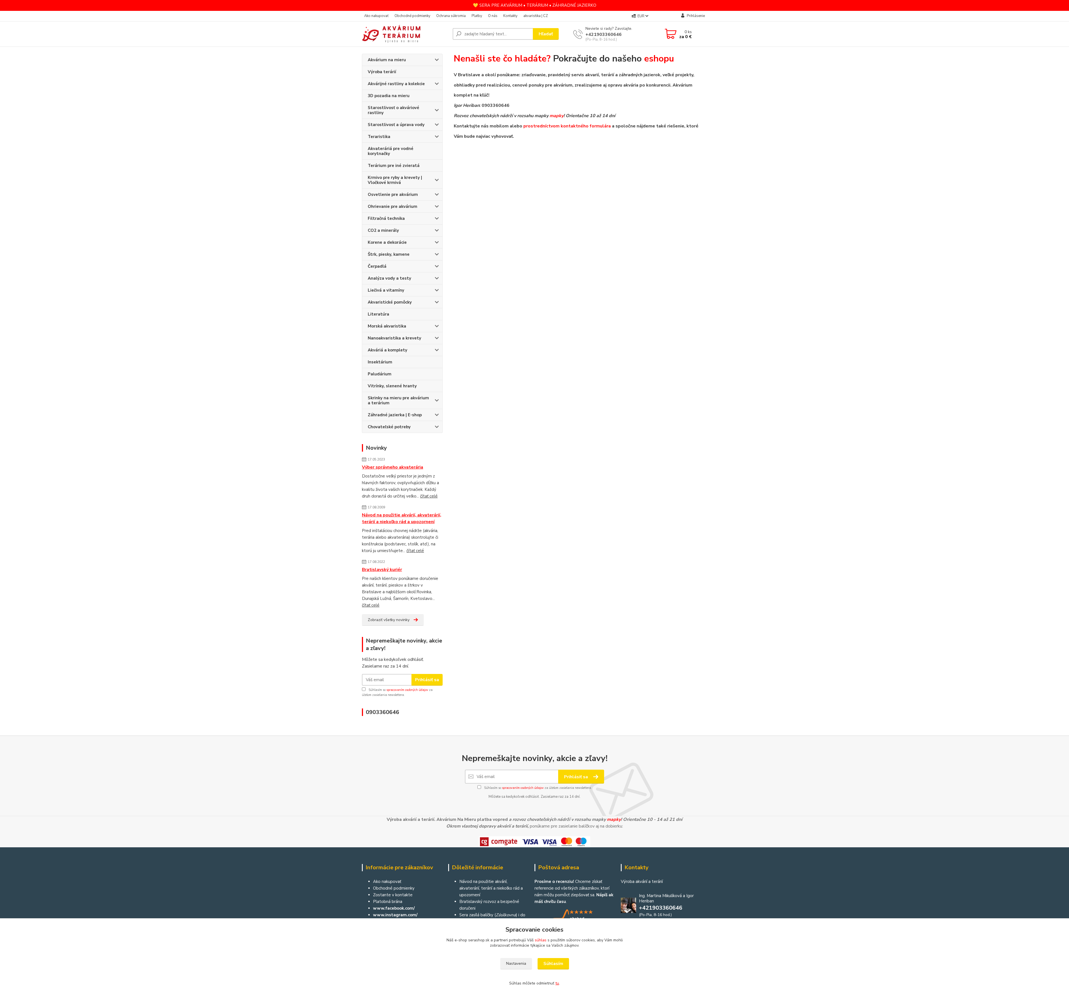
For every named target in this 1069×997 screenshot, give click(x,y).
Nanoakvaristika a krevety (394, 338)
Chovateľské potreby (389, 427)
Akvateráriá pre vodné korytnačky (390, 151)
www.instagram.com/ (395, 915)
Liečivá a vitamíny (386, 290)
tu (557, 983)
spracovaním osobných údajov (407, 690)
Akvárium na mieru (387, 60)
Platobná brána (387, 901)
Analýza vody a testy (389, 278)
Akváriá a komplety (387, 350)
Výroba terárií (382, 72)
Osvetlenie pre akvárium (393, 194)
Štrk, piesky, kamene (389, 254)
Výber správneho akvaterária (392, 467)
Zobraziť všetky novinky (389, 619)
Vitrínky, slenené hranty (392, 386)
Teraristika (379, 136)
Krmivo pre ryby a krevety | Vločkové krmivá (395, 180)
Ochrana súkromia (451, 15)
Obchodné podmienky (412, 15)
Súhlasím (553, 964)
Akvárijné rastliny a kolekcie (396, 84)
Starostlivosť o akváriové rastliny (393, 110)
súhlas (540, 940)
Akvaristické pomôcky (390, 302)
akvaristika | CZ (535, 15)
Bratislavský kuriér (382, 570)
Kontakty (510, 15)
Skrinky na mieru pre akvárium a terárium (398, 400)
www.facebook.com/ (394, 908)
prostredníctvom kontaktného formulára (567, 126)
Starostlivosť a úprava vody (396, 124)
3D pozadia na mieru (389, 96)
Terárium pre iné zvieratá (394, 165)
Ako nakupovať (376, 15)
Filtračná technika (386, 218)
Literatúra (378, 314)
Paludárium (379, 374)
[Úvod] (405, 34)
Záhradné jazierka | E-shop (395, 415)
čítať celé (429, 496)
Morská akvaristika (387, 326)
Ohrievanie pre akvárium (392, 206)
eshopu (659, 59)
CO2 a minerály (383, 230)
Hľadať (546, 34)
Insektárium (380, 362)
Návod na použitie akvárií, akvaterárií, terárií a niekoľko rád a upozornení (401, 518)
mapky (556, 116)
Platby (477, 15)
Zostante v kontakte (393, 895)
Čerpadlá (377, 266)
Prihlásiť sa (427, 680)
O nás (492, 15)
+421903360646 (603, 34)
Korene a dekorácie (387, 242)
